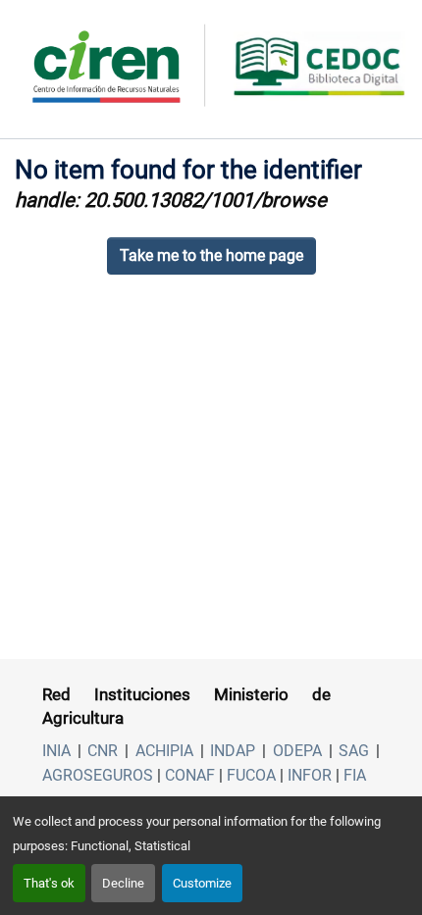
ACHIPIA (164, 750)
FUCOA (251, 775)
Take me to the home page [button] (211, 255)
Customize (202, 883)
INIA (56, 750)
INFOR (310, 775)
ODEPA (297, 750)
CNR (102, 750)
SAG (354, 750)
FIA (354, 775)
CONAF (190, 775)
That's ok (49, 883)
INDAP (232, 750)
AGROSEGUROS (97, 775)
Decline (123, 883)
